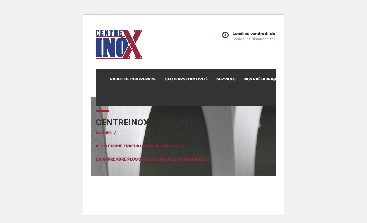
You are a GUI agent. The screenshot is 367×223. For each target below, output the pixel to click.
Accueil (104, 132)
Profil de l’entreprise (133, 79)
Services (226, 79)
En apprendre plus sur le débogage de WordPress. (153, 159)
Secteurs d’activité (186, 79)
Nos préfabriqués (263, 79)
